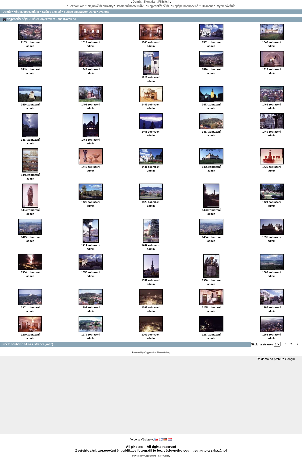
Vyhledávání (225, 6)
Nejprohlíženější (158, 6)
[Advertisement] (151, 398)
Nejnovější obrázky (100, 6)
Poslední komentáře (130, 6)
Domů (137, 1)
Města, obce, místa (26, 11)
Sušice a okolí (51, 11)
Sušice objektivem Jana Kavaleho (86, 11)
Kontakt (149, 1)
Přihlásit (163, 1)
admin (30, 46)
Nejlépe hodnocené (185, 6)
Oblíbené (208, 6)
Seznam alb (76, 6)
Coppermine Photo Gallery (157, 352)
